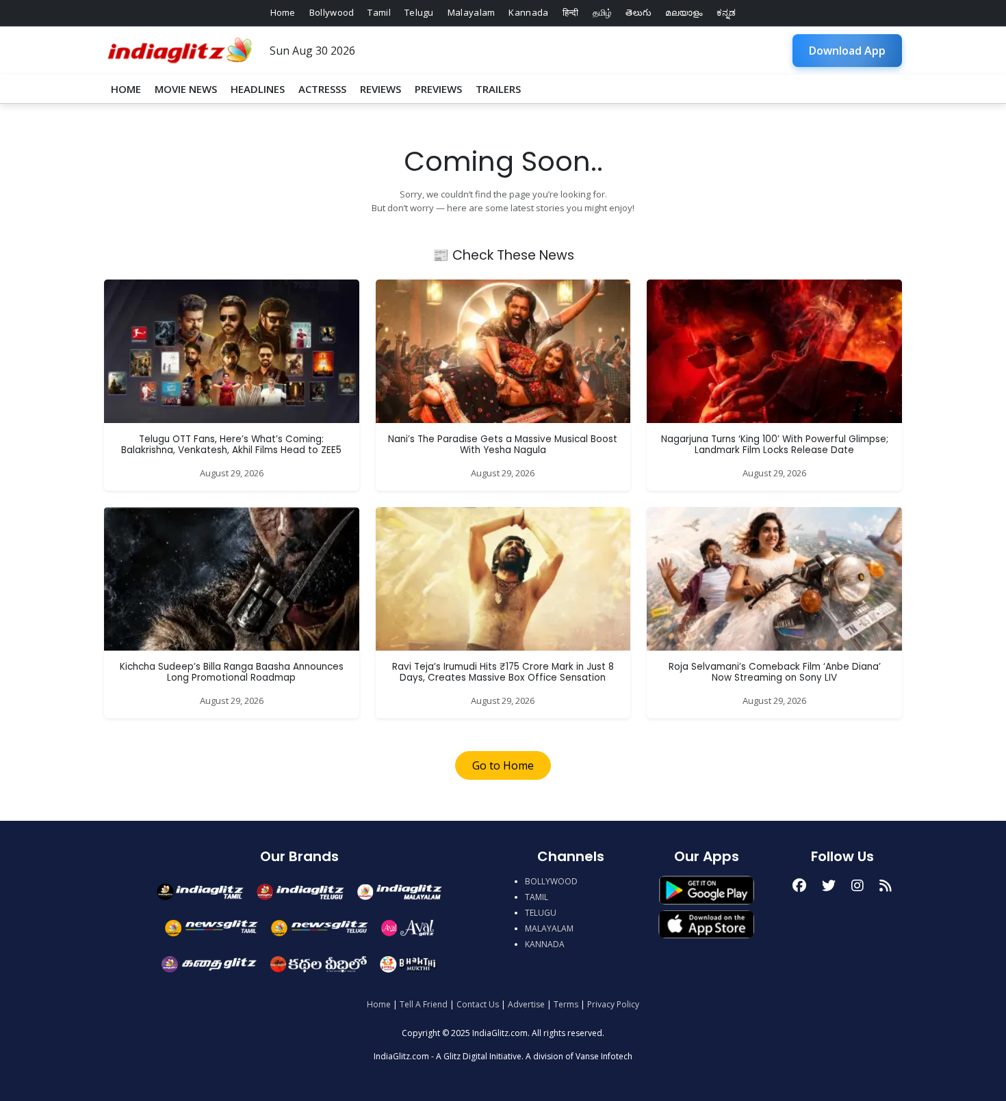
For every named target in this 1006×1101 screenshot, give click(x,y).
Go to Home (503, 765)
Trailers (498, 89)
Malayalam (471, 12)
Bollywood (331, 12)
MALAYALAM (549, 928)
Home (283, 12)
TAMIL (536, 897)
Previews (438, 89)
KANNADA (545, 944)
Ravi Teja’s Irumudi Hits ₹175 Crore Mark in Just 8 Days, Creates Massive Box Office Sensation (503, 672)
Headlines (258, 89)
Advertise (526, 1004)
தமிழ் (602, 12)
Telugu (419, 12)
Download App (847, 50)
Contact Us (477, 1004)
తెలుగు (638, 12)
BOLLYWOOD (551, 881)
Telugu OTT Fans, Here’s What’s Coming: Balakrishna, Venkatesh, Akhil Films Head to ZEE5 (231, 445)
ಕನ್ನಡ (726, 12)
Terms (566, 1004)
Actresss (322, 89)
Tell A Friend (424, 1004)
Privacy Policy (613, 1004)
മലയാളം (683, 12)
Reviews (380, 89)
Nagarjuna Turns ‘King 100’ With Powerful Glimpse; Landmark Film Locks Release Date (774, 445)
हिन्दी (571, 12)
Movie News (186, 89)
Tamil (379, 12)
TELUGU (540, 913)
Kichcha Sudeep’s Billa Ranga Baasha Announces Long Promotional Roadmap (232, 672)
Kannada (528, 12)
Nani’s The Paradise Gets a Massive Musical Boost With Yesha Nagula (502, 445)
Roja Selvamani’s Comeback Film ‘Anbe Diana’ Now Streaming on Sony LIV (775, 672)
